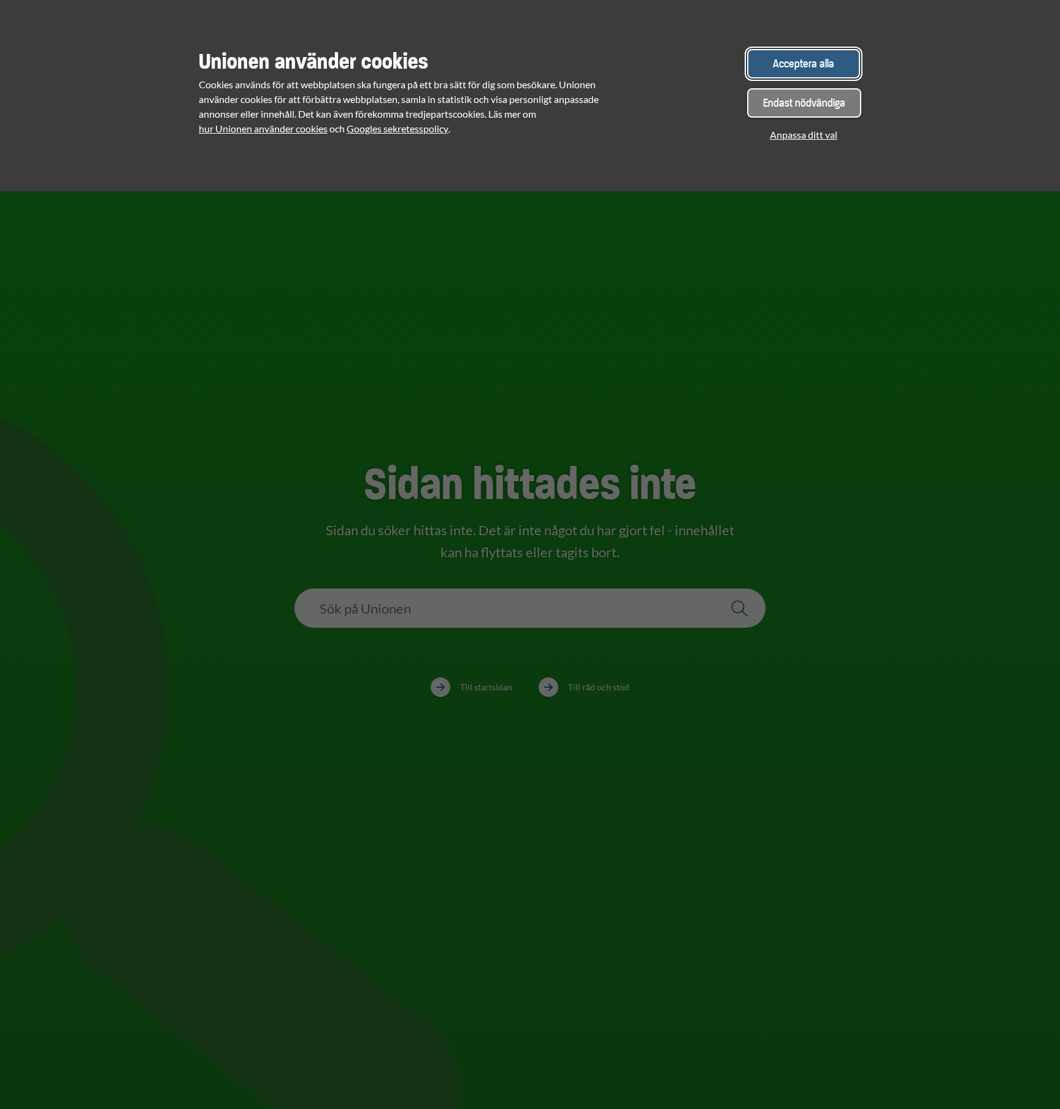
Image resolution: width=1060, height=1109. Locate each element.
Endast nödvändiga (804, 102)
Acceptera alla (803, 63)
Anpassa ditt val (803, 134)
